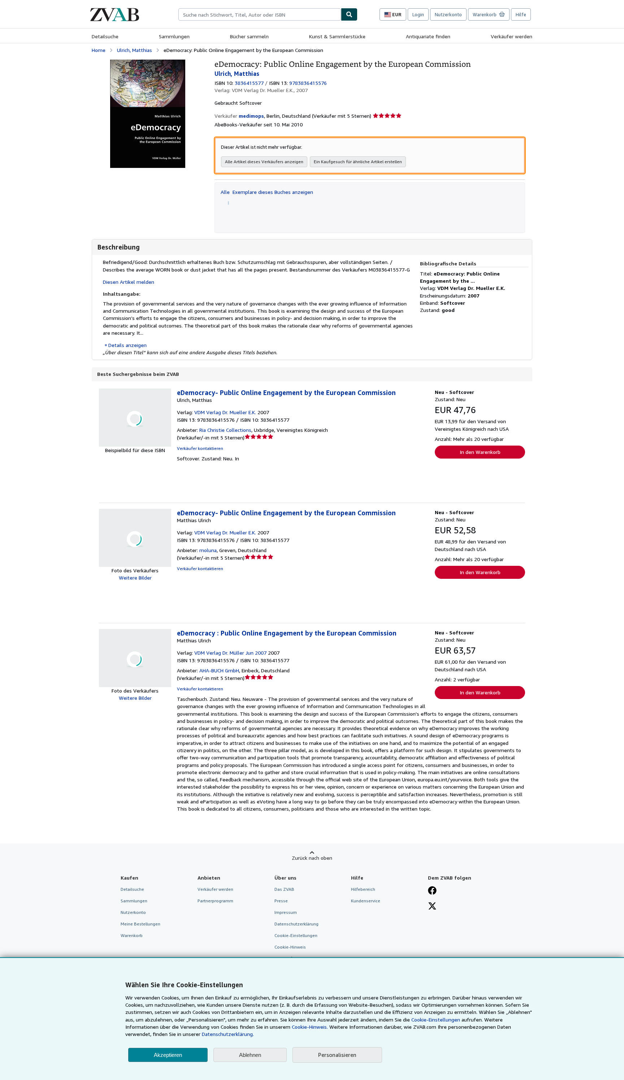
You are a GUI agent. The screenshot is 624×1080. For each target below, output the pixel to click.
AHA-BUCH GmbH (219, 670)
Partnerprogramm (215, 900)
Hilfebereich (363, 889)
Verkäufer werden (511, 36)
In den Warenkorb (480, 452)
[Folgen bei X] (432, 907)
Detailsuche (105, 36)
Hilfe (521, 14)
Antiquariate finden (428, 36)
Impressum (285, 912)
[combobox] (259, 14)
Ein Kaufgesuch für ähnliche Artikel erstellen (358, 161)
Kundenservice (365, 900)
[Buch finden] (349, 14)
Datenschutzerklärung (296, 924)
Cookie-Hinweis (290, 947)
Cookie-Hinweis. (310, 1027)
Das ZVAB (284, 889)
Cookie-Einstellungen (435, 1019)
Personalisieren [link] (337, 1054)
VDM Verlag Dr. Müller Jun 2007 (230, 653)
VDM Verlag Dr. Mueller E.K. (225, 412)
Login (418, 14)
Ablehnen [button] (250, 1055)
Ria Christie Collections (225, 430)
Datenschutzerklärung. (228, 1034)
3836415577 (249, 83)
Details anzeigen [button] (127, 345)
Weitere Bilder (135, 577)
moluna (208, 550)
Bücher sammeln (249, 36)
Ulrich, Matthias (134, 50)
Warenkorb (132, 935)
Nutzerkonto (448, 14)
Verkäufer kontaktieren (200, 448)
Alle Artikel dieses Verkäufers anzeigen (264, 161)
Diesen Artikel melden (128, 282)
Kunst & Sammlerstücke (337, 36)
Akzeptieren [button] (168, 1055)
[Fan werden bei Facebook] (432, 891)
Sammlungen (174, 36)
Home (98, 50)
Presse (281, 900)
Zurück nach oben (312, 858)
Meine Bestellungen (140, 924)
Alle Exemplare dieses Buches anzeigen (267, 192)
